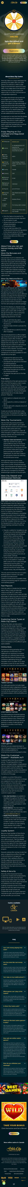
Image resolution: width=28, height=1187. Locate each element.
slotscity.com (15, 141)
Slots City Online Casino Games (10, 1168)
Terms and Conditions (18, 1173)
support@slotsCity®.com (12, 813)
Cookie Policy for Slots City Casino (16, 1171)
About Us (22, 1168)
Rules (5, 1171)
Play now (14, 241)
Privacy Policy (8, 1173)
